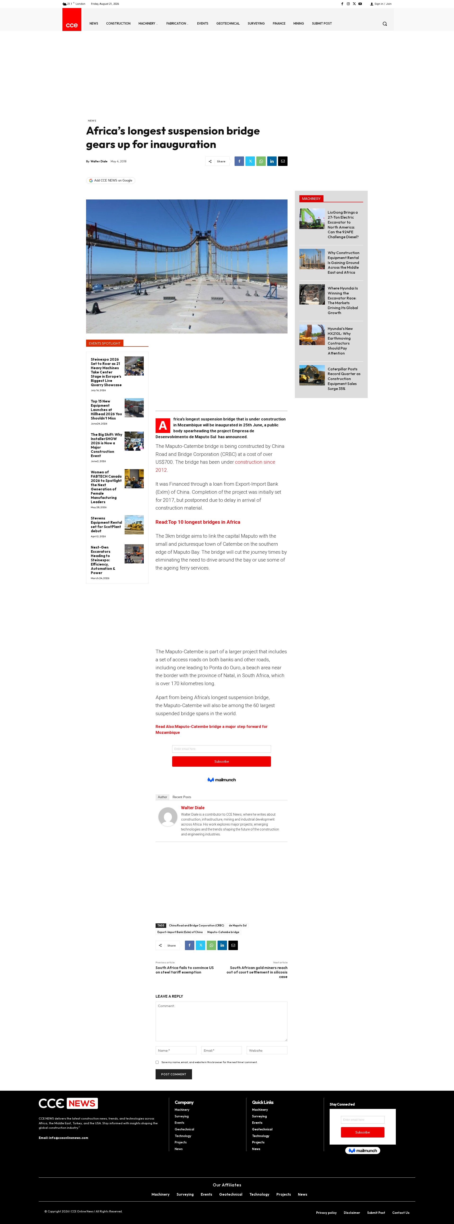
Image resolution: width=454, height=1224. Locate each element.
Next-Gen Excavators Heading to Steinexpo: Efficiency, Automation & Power (103, 560)
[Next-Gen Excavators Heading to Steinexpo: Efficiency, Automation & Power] (134, 553)
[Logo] (72, 25)
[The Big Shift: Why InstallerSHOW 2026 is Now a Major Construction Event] (134, 441)
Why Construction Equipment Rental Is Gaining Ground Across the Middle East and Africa (343, 262)
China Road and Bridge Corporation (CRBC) (196, 925)
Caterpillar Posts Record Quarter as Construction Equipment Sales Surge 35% (344, 379)
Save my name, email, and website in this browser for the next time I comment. (210, 1062)
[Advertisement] (187, 83)
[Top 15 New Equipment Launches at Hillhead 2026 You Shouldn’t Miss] (134, 407)
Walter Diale (99, 161)
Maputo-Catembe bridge (223, 932)
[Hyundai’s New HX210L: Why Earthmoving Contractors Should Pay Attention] (312, 335)
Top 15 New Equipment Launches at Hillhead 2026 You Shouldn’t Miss (106, 409)
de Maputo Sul (238, 925)
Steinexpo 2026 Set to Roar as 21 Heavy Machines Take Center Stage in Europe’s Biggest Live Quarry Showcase (106, 372)
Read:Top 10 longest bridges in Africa (198, 522)
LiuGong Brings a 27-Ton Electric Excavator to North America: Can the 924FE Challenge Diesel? (343, 224)
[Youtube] (360, 4)
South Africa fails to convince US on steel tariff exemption (185, 969)
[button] (385, 23)
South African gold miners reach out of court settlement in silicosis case (257, 972)
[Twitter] (354, 4)
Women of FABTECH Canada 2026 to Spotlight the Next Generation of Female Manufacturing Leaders (106, 487)
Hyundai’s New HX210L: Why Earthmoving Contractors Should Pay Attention (340, 340)
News (92, 120)
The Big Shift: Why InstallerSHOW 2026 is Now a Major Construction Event (106, 445)
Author (162, 797)
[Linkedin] (272, 161)
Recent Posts (182, 797)
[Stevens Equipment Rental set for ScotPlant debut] (134, 524)
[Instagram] (348, 4)
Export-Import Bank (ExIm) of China (180, 932)
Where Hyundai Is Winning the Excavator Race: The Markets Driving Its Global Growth (343, 300)
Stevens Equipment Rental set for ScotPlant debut (106, 524)
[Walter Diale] (167, 816)
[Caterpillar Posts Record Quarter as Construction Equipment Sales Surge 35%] (312, 375)
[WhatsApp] (261, 161)
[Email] (283, 161)
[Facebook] (342, 4)
